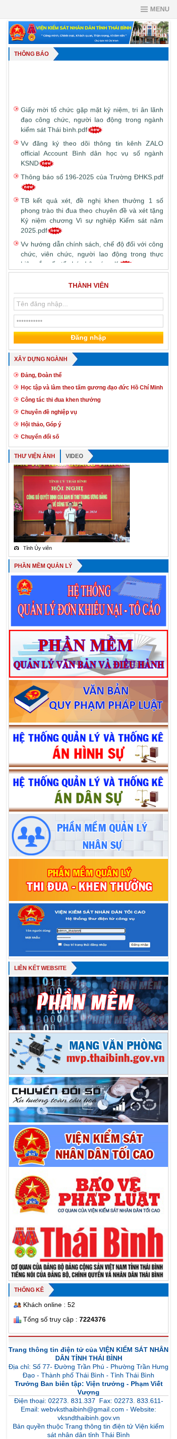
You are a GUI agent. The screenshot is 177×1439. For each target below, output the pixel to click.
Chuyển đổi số (40, 436)
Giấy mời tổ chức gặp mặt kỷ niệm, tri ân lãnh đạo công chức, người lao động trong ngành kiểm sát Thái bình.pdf (92, 112)
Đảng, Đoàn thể (41, 375)
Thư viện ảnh (34, 456)
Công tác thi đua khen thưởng (61, 400)
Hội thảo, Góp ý (41, 424)
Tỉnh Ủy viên (32, 548)
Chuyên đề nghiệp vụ (49, 412)
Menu (159, 9)
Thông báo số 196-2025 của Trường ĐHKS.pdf (92, 169)
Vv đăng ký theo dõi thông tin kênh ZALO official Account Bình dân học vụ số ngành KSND (92, 145)
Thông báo (31, 54)
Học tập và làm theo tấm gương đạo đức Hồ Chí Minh (92, 387)
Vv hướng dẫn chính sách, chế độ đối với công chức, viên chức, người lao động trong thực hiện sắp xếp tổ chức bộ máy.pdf (92, 246)
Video (74, 456)
